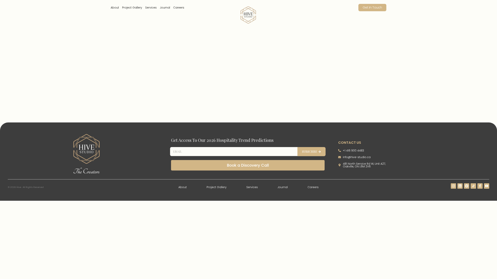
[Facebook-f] (480, 186)
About (115, 7)
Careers (178, 7)
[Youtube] (486, 186)
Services (151, 7)
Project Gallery (132, 7)
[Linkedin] (460, 186)
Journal (165, 7)
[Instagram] (453, 186)
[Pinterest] (466, 186)
